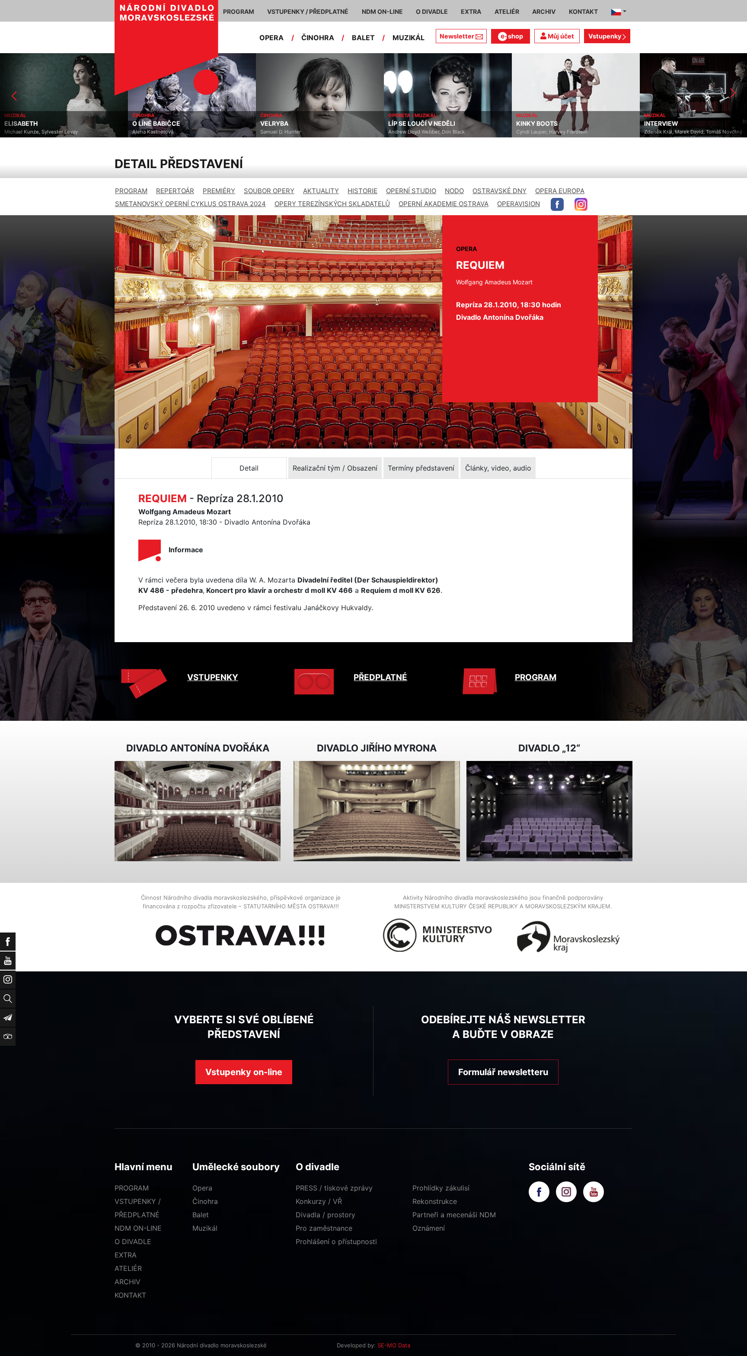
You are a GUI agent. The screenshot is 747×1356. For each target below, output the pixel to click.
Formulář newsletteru (503, 1072)
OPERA (271, 37)
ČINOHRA (317, 37)
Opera (202, 1188)
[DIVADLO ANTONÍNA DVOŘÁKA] (198, 811)
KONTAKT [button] (583, 11)
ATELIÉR (128, 1268)
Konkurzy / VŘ (319, 1201)
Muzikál (204, 1228)
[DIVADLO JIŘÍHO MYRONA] (377, 811)
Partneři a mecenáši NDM (454, 1214)
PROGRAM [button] (238, 11)
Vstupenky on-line (243, 1072)
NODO (454, 191)
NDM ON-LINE (138, 1228)
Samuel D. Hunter (152, 132)
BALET (363, 37)
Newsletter (457, 36)
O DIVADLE (133, 1241)
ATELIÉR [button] (507, 11)
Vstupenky (605, 36)
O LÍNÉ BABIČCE (28, 123)
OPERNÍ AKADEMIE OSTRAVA (443, 204)
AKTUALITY (321, 191)
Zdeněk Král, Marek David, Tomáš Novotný (565, 132)
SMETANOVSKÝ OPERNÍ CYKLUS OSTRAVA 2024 (190, 204)
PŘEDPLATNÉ (380, 677)
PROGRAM (131, 191)
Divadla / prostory (325, 1214)
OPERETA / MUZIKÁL (284, 115)
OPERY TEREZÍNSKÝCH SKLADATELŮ (332, 204)
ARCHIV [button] (543, 11)
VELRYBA (146, 123)
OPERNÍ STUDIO (411, 191)
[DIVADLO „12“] (549, 811)
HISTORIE (362, 191)
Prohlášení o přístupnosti (336, 1241)
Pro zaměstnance (324, 1228)
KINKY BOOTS (409, 123)
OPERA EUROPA (559, 191)
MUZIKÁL (409, 37)
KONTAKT (130, 1295)
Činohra (205, 1201)
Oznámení (428, 1228)
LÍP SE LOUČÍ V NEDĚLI (293, 123)
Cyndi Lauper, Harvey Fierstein (424, 132)
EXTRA (126, 1255)
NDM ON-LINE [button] (382, 11)
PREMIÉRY (219, 191)
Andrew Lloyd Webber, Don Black (298, 132)
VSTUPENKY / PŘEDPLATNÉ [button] (307, 11)
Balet (200, 1214)
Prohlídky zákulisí (440, 1188)
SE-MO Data (393, 1345)
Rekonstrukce (434, 1201)
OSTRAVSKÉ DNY (499, 191)
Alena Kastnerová (24, 132)
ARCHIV (127, 1281)
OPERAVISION (518, 204)
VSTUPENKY (212, 677)
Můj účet (560, 36)
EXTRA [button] (471, 11)
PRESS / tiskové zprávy (334, 1188)
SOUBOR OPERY (269, 191)
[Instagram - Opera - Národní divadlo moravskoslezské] (581, 204)
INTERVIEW (533, 123)
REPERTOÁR (175, 191)
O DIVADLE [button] (432, 11)
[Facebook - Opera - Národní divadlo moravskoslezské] (557, 204)
